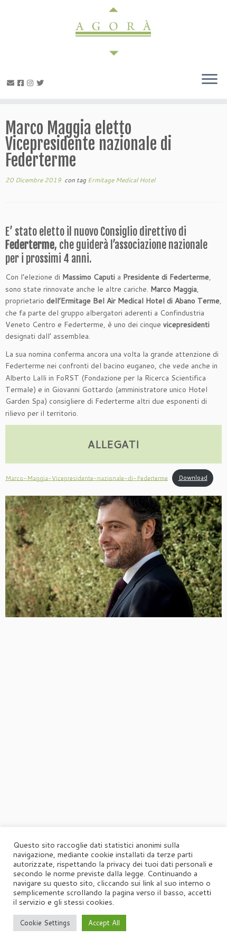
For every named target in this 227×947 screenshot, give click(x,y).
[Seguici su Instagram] (31, 83)
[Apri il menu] (209, 80)
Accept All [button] (104, 922)
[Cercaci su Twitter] (41, 83)
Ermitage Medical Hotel (121, 179)
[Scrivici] (12, 83)
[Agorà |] (113, 31)
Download (192, 478)
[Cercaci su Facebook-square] (22, 83)
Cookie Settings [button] (45, 922)
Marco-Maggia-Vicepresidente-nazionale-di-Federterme (86, 478)
